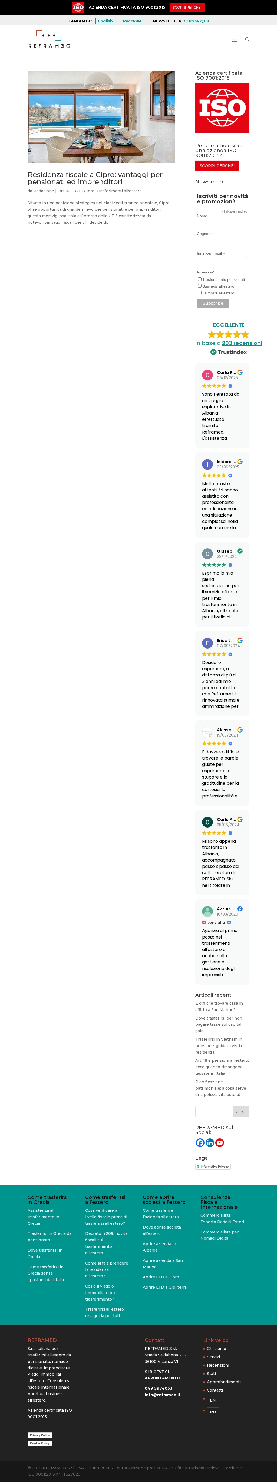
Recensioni (218, 1365)
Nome (202, 216)
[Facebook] (200, 1142)
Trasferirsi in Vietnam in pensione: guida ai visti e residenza (219, 1046)
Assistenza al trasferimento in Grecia (43, 1217)
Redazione (43, 190)
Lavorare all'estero (218, 293)
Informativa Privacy (215, 1166)
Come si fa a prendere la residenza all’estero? (106, 1270)
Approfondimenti (224, 1381)
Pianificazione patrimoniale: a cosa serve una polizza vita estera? (220, 1088)
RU (213, 1411)
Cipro (89, 190)
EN (213, 1400)
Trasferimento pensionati (223, 279)
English (105, 21)
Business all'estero (218, 286)
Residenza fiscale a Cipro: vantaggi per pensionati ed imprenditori (95, 178)
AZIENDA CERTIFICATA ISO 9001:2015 (127, 7)
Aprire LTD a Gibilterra (165, 1287)
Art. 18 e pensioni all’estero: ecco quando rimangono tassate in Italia (222, 1067)
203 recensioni (242, 343)
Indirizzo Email (211, 253)
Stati (211, 1373)
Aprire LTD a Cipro (161, 1277)
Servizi (213, 1356)
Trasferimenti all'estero (119, 190)
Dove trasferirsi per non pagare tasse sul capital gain (218, 1025)
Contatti (215, 1390)
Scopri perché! (217, 165)
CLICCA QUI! (196, 21)
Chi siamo (216, 1348)
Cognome (205, 234)
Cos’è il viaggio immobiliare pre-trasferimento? (101, 1293)
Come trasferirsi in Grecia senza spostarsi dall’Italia (46, 1273)
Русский (132, 21)
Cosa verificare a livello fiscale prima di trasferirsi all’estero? (106, 1217)
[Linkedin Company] (210, 1142)
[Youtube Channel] (219, 1142)
